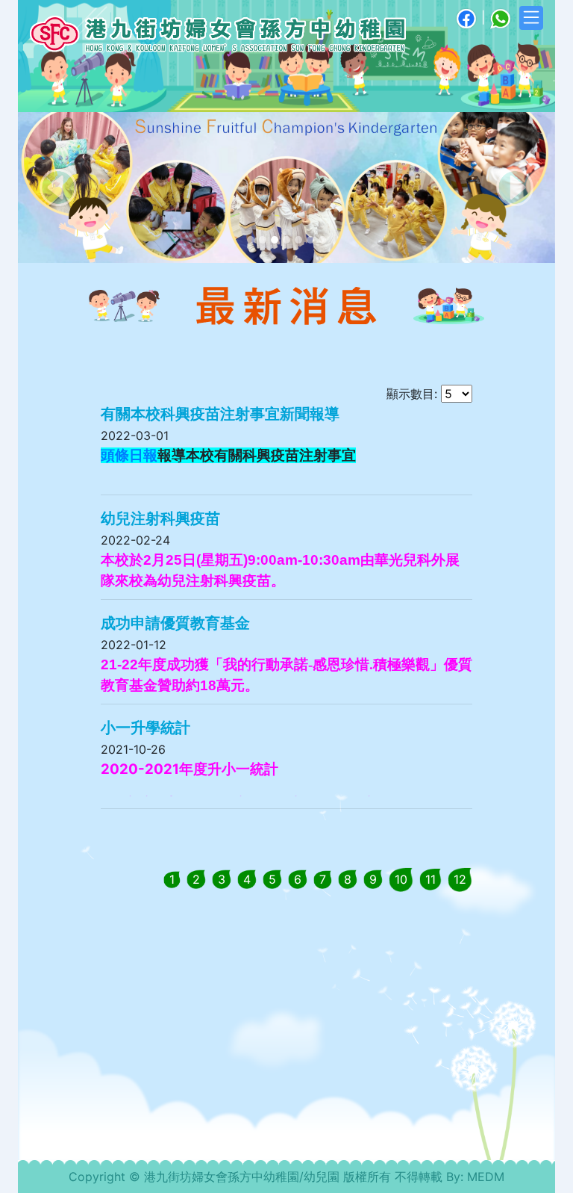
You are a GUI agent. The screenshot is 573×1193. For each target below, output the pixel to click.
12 (460, 879)
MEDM (485, 1176)
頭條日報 (129, 455)
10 (401, 879)
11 (430, 879)
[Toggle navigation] (531, 18)
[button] (58, 187)
